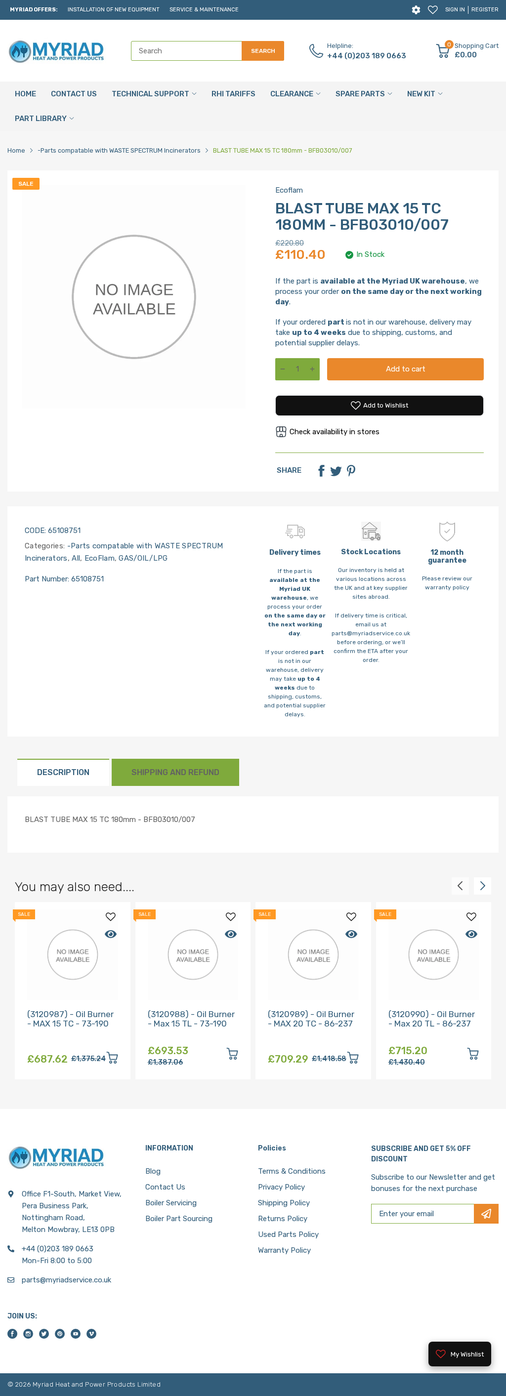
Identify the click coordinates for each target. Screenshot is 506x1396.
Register (485, 9)
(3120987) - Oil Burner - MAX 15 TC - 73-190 (70, 1018)
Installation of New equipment (114, 9)
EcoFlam (98, 558)
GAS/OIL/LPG (142, 558)
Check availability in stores (335, 431)
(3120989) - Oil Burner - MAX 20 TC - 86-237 (311, 1018)
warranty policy (447, 587)
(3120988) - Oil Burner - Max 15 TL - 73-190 (191, 1018)
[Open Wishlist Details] (433, 10)
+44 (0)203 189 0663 (366, 55)
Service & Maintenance (204, 9)
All (75, 558)
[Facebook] (321, 471)
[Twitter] (336, 471)
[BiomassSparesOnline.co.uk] (56, 51)
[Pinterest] (351, 471)
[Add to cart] (112, 1059)
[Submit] (486, 1214)
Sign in (455, 9)
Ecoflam (289, 190)
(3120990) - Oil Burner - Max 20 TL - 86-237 (431, 1018)
